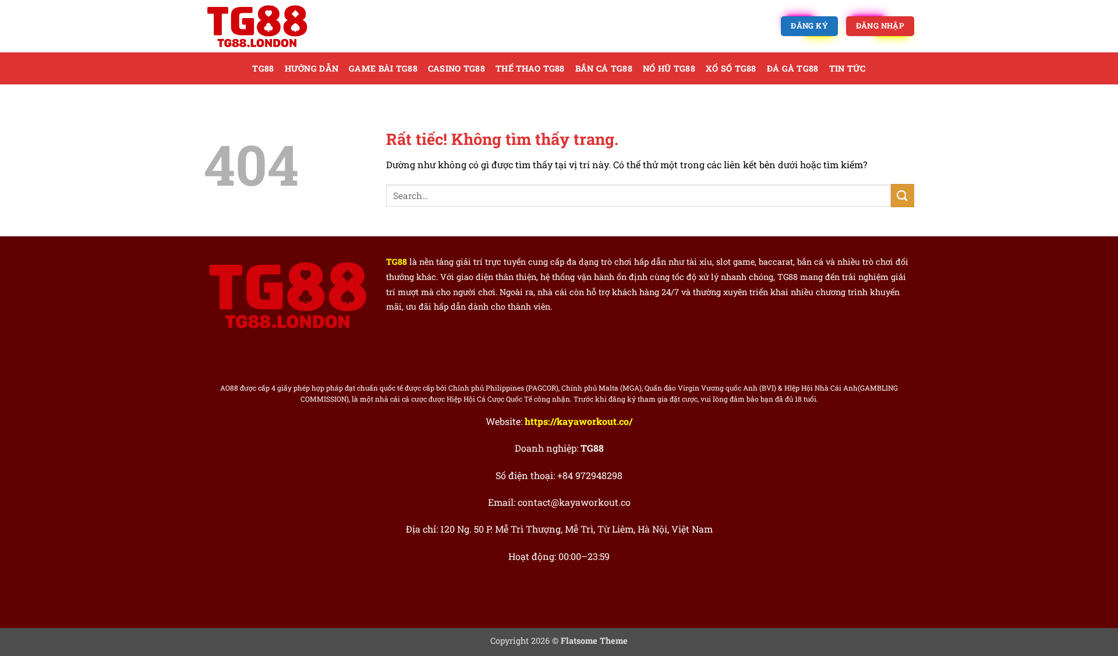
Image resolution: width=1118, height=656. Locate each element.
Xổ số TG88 (731, 68)
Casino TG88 (456, 68)
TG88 (263, 68)
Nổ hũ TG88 (669, 68)
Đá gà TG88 (793, 68)
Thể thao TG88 (530, 68)
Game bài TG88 (383, 68)
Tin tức (847, 68)
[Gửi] (902, 195)
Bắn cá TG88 (603, 68)
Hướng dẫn (312, 68)
